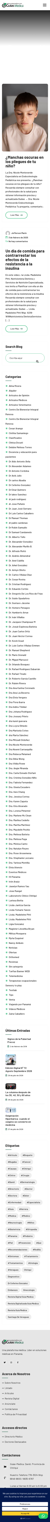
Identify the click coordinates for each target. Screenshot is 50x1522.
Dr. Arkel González (18, 565)
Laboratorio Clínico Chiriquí (23, 895)
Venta (12, 999)
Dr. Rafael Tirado (17, 673)
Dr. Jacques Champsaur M (22, 621)
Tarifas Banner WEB (19, 971)
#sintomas (13, 1256)
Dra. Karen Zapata (18, 801)
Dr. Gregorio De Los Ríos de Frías (26, 593)
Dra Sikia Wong (16, 758)
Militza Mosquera (17, 933)
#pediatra (28, 1236)
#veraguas (13, 1269)
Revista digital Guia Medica (20, 1296)
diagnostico (13, 1276)
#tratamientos (15, 1263)
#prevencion (24, 1242)
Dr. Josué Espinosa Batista (23, 626)
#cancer (26, 1162)
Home (10, 57)
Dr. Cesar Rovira (17, 579)
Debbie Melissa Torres (20, 447)
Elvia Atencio (15, 867)
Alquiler (13, 390)
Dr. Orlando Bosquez (19, 664)
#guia (11, 1209)
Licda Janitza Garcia (19, 905)
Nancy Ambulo (16, 942)
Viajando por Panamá (20, 1004)
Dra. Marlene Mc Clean (20, 815)
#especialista (33, 1202)
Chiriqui (27, 1269)
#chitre (11, 1175)
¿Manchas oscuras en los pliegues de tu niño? (24, 161)
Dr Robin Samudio (18, 527)
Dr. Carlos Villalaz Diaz (20, 574)
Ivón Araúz (14, 881)
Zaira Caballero (17, 1013)
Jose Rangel (15, 890)
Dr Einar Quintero (17, 489)
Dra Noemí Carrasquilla (20, 749)
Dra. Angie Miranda (18, 768)
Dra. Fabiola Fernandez (21, 782)
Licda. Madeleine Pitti (20, 914)
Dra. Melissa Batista (19, 834)
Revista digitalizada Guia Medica (23, 1303)
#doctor (29, 1189)
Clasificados (15, 437)
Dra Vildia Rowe (17, 763)
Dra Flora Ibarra (17, 702)
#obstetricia (14, 1229)
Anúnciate (10, 1403)
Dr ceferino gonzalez (18, 1283)
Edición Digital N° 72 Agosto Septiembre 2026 (18, 1069)
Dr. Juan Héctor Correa (20, 636)
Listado (8, 1387)
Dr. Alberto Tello (17, 536)
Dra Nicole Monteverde (20, 744)
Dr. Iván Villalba (16, 617)
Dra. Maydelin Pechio (19, 829)
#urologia (33, 1263)
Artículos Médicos (18, 400)
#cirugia (25, 1175)
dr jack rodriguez (17, 499)
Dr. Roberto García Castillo (22, 678)
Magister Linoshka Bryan (21, 928)
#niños (30, 1222)
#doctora (12, 1195)
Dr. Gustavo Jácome (19, 603)
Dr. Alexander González (21, 541)
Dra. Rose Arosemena (20, 853)
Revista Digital (12, 1398)
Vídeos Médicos (17, 1008)
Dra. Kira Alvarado (18, 805)
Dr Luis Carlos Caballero (21, 513)
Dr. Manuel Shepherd (19, 650)
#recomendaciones (17, 1249)
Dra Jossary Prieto (18, 716)
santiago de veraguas (18, 1317)
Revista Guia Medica (17, 1310)
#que (38, 1242)
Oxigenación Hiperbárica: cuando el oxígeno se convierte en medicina (18, 1120)
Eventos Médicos (17, 872)
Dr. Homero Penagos (19, 607)
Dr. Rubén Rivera (17, 683)
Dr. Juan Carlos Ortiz (19, 631)
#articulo (12, 1155)
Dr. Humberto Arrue (18, 612)
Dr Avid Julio (15, 475)
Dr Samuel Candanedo (20, 532)
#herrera (23, 1209)
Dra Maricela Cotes (18, 730)
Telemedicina (16, 975)
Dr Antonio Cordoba (19, 470)
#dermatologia (27, 1182)
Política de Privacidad (16, 1414)
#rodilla (37, 1249)
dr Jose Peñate (17, 503)
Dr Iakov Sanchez (18, 494)
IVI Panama (14, 876)
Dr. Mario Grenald (17, 654)
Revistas (13, 961)
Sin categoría (16, 966)
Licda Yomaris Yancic (20, 909)
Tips (11, 994)
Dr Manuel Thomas (18, 518)
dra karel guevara (18, 721)
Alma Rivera (15, 385)
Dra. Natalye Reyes (19, 848)
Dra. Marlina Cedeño (19, 820)
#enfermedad (14, 1202)
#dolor (26, 1195)
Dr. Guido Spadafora (19, 598)
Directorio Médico (14, 1436)
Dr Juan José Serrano (20, 508)
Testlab (13, 990)
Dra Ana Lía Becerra (19, 692)
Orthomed (14, 957)
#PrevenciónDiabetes (32, 57)
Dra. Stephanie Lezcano (21, 857)
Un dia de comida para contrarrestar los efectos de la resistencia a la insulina (24, 259)
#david (11, 1182)
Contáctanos (11, 1408)
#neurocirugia (15, 1222)
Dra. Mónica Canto (18, 843)
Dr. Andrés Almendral (19, 555)
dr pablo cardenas (18, 522)
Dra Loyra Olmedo (18, 725)
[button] (43, 1516)
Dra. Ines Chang (17, 791)
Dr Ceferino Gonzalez (20, 485)
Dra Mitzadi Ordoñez (19, 739)
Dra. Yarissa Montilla (19, 862)
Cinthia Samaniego (18, 433)
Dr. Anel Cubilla (16, 560)
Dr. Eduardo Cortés (18, 588)
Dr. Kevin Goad (16, 640)
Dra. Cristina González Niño (23, 777)
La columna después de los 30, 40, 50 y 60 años (18, 1094)
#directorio (13, 1189)
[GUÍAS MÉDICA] (12, 4)
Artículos (9, 1393)
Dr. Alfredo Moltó (18, 551)
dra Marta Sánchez (18, 735)
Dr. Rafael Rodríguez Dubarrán (24, 669)
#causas (12, 1168)
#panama (12, 1236)
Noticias (13, 947)
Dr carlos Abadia (17, 480)
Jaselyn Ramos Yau (19, 886)
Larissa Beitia (16, 900)
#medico (26, 1215)
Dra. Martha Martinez (19, 824)
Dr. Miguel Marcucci (18, 659)
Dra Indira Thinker (18, 706)
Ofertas (13, 952)
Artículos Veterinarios (20, 404)
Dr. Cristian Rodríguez (20, 584)
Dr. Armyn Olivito (17, 569)
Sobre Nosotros (12, 1382)
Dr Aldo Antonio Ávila (19, 461)
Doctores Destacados (15, 1441)
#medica (12, 1215)
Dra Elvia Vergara (18, 697)
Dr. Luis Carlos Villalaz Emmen (24, 645)
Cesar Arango (16, 428)
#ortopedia (31, 1229)
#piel (10, 1242)
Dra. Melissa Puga (18, 839)
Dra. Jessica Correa (19, 796)
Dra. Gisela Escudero (19, 787)
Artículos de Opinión (19, 395)
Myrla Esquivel (16, 938)
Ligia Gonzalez (16, 924)
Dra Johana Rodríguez (20, 711)
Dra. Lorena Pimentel (19, 810)
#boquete (27, 1155)
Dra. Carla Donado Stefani (22, 772)
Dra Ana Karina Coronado (22, 687)
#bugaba (12, 1162)
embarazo (13, 1290)
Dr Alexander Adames (20, 466)
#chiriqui (26, 1168)
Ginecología (29, 1290)
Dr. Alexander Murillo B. (20, 546)
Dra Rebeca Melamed (20, 754)
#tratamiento (31, 1256)
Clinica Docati (16, 442)
